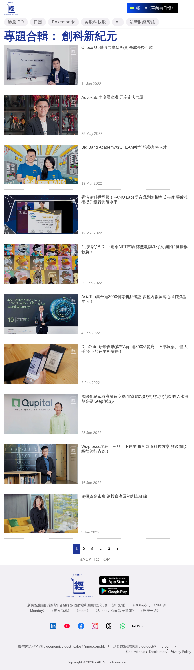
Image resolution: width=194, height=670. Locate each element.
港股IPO (16, 22)
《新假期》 (118, 605)
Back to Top (94, 559)
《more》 (82, 611)
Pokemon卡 (63, 22)
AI (118, 22)
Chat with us (135, 651)
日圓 (38, 22)
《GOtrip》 (140, 605)
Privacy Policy (180, 651)
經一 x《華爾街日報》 (155, 8)
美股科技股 (95, 22)
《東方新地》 (60, 611)
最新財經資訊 (142, 22)
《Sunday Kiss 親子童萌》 (115, 611)
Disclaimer (157, 651)
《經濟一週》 (149, 611)
